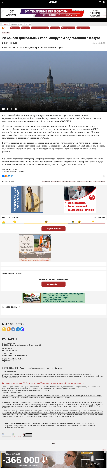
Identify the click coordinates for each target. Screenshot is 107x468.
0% (3, 221)
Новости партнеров (57, 423)
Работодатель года (68, 28)
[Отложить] (16, 109)
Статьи (28, 24)
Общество (6, 32)
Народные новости (17, 24)
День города (15, 28)
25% (92, 221)
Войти (104, 2)
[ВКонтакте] (3, 176)
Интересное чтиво (83, 28)
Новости (5, 24)
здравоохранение (69, 181)
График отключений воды (40, 28)
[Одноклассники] (6, 176)
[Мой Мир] (9, 176)
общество (46, 181)
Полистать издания (9, 371)
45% (46, 221)
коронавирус (56, 181)
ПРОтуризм (25, 28)
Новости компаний (11, 307)
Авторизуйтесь (53, 284)
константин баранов (84, 181)
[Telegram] (12, 176)
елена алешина (99, 181)
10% (73, 221)
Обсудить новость (53, 229)
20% (14, 221)
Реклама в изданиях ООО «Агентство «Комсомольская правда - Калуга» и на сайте (43, 383)
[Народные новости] (100, 2)
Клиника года (55, 28)
